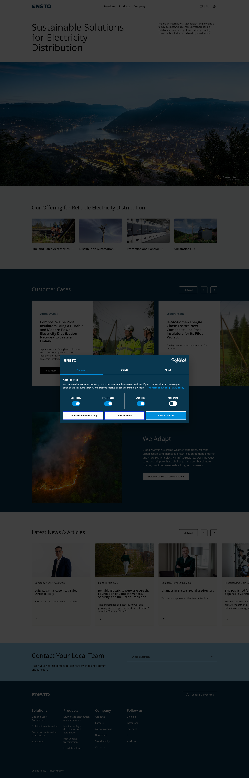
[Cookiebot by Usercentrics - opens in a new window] (173, 360)
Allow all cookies (166, 415)
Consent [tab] (81, 370)
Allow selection (124, 415)
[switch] (108, 403)
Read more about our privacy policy (165, 387)
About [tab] (168, 370)
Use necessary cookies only (83, 415)
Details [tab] (124, 370)
